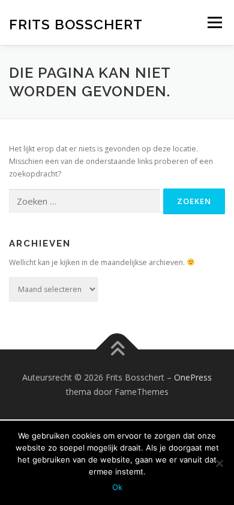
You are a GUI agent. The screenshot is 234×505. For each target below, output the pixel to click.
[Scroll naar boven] (117, 349)
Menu (214, 22)
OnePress (193, 377)
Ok (117, 487)
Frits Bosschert (76, 24)
